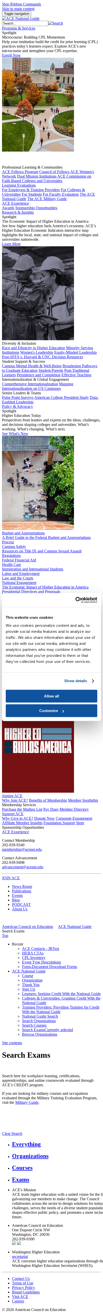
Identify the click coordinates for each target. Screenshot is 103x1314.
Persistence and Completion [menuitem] (38, 375)
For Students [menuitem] (32, 194)
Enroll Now (11, 55)
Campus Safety (14, 546)
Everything (26, 1144)
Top (5, 935)
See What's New (15, 433)
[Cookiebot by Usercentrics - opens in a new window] (75, 600)
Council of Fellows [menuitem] (54, 172)
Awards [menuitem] (8, 208)
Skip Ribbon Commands (21, 4)
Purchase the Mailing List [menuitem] (22, 809)
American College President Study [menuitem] (61, 397)
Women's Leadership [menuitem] (36, 352)
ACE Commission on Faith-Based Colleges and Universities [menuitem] (46, 178)
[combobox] (25, 23)
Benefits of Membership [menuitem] (48, 800)
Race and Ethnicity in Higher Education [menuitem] (33, 348)
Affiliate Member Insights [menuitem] (22, 823)
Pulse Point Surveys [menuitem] (18, 397)
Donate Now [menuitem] (44, 818)
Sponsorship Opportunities (23, 827)
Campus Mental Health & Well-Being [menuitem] (32, 366)
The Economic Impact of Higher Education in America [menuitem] (45, 587)
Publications (21, 891)
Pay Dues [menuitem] (50, 809)
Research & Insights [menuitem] (18, 212)
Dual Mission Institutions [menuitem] (36, 176)
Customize (48, 710)
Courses (22, 1167)
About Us (20, 909)
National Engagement (19, 582)
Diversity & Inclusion (19, 343)
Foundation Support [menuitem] (59, 823)
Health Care (11, 564)
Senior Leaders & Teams (21, 393)
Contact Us (21, 1278)
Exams (20, 1179)
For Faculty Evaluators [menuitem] (61, 194)
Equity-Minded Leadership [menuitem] (75, 352)
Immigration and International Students (32, 569)
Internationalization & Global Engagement (35, 379)
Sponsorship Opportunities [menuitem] (36, 208)
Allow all (51, 696)
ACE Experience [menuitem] (15, 832)
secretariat (20, 1256)
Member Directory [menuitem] (74, 809)
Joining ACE (12, 796)
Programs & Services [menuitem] (18, 28)
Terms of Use (22, 1283)
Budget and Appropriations (23, 533)
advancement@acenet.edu (22, 867)
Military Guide (26, 1102)
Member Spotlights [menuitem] (83, 800)
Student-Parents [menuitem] (50, 370)
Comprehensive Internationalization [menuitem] (30, 384)
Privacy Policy (23, 1287)
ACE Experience (15, 203)
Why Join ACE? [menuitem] (15, 800)
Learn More (11, 244)
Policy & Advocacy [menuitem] (17, 406)
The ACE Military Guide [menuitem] (47, 199)
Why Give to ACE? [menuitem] (17, 818)
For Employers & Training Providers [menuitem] (31, 190)
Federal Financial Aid (19, 560)
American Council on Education (27, 926)
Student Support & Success (23, 361)
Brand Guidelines (26, 1292)
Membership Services (19, 805)
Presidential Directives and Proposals (31, 591)
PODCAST (21, 904)
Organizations (30, 1156)
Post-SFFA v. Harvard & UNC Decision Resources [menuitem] (42, 357)
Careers (18, 1301)
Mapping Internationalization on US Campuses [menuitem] (37, 386)
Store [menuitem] (80, 823)
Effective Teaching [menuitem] (76, 375)
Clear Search (12, 1133)
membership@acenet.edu (22, 849)
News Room (22, 886)
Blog (16, 900)
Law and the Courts (17, 578)
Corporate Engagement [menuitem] (74, 818)
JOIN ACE (11, 878)
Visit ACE (20, 1296)
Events (17, 895)
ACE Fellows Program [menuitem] (20, 172)
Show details (75, 681)
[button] (55, 23)
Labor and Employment (21, 573)
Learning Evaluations (19, 185)
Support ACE (13, 814)
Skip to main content (18, 9)
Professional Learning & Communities (32, 167)
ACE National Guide (75, 926)
